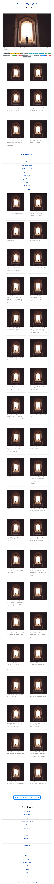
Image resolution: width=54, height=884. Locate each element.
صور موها (27, 831)
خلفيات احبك (27, 175)
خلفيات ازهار (27, 189)
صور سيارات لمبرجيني (27, 56)
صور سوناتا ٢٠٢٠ (25, 55)
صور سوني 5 (19, 55)
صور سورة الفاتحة (6, 53)
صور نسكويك (27, 845)
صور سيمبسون (13, 53)
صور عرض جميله (27, 3)
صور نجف (27, 855)
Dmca (17, 882)
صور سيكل (44, 55)
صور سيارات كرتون (33, 53)
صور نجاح (27, 869)
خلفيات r (27, 182)
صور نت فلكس (27, 859)
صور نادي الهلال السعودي (27, 821)
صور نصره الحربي (27, 862)
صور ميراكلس (27, 828)
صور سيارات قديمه (37, 55)
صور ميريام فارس (27, 811)
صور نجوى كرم (27, 841)
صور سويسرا (13, 55)
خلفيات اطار (27, 172)
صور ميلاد (27, 848)
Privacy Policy (28, 882)
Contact (22, 882)
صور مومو (27, 876)
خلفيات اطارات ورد (27, 179)
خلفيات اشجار (27, 185)
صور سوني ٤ (49, 55)
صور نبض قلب (27, 838)
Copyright (35, 882)
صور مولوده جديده (27, 865)
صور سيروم (31, 55)
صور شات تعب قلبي (6, 55)
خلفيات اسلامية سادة (27, 161)
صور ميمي (27, 817)
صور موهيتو (27, 814)
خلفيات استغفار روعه (27, 165)
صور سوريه (19, 53)
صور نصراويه (27, 852)
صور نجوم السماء (27, 835)
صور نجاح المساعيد (27, 872)
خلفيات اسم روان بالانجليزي (27, 168)
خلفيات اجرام (27, 158)
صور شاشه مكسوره (25, 53)
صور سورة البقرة (48, 53)
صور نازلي (27, 824)
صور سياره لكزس (41, 53)
